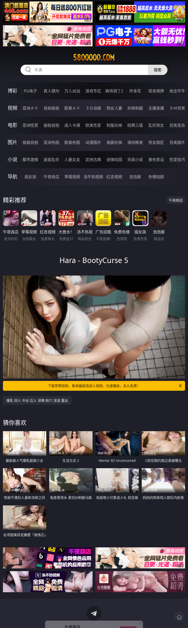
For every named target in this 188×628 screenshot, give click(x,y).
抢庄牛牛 (177, 91)
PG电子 (30, 91)
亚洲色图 (51, 142)
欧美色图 (72, 142)
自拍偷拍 (51, 108)
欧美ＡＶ (72, 108)
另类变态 (177, 125)
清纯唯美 (135, 142)
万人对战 (72, 91)
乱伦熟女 (156, 125)
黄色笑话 (156, 159)
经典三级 (135, 125)
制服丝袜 (114, 125)
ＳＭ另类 (177, 108)
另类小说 (135, 159)
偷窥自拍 (30, 142)
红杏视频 (114, 176)
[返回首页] (179, 617)
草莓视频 (72, 176)
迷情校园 (114, 159)
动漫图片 (93, 142)
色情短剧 (156, 176)
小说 (12, 159)
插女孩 (30, 176)
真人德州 (51, 91)
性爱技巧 (177, 159)
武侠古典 (93, 159)
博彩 (12, 91)
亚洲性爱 (30, 125)
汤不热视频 (93, 176)
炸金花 (135, 91)
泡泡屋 (135, 176)
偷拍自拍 (51, 125)
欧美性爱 (93, 125)
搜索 (158, 70)
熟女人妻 (114, 108)
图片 (12, 142)
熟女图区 (156, 142)
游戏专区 (93, 91)
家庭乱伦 (51, 159)
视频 (12, 108)
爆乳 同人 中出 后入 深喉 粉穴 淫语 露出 (37, 400)
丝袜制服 (135, 108)
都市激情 (30, 159)
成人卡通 (72, 125)
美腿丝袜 (114, 142)
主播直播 (156, 108)
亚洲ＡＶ (30, 108)
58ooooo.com (94, 57)
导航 (12, 176)
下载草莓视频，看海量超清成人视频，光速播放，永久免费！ (94, 385)
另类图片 (177, 142)
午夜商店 (51, 176)
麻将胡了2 (114, 91)
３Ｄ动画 (93, 108)
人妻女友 (72, 159)
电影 (12, 125)
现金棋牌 (156, 91)
